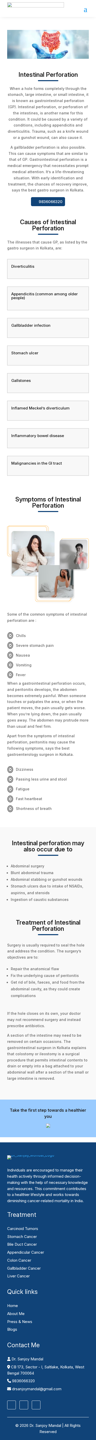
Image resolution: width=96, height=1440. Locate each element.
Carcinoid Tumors (22, 1228)
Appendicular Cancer (25, 1252)
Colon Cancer (19, 1260)
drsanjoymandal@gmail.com (36, 1388)
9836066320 (50, 201)
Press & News (19, 1321)
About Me (16, 1313)
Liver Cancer (18, 1276)
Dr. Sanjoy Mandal (26, 1359)
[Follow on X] (23, 1405)
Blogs (12, 1329)
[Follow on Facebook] (11, 1405)
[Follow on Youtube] (36, 1405)
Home (12, 1305)
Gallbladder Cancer (24, 1268)
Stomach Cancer (22, 1236)
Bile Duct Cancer (22, 1244)
